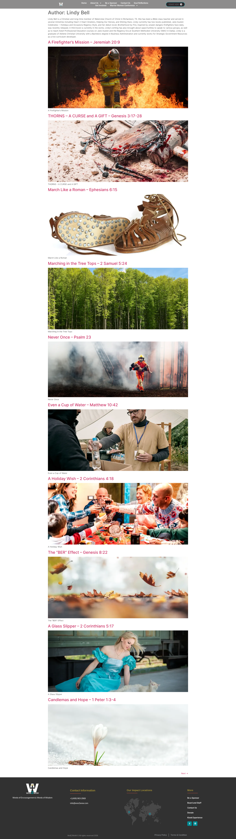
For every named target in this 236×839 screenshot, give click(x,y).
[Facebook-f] (189, 823)
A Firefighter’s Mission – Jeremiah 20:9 (84, 42)
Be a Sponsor (111, 3)
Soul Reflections (141, 3)
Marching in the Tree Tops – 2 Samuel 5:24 (87, 263)
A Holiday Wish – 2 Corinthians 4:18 (81, 478)
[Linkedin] (195, 823)
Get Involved (100, 5)
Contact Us (125, 3)
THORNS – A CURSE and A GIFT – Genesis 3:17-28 (95, 116)
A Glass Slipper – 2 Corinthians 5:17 (81, 626)
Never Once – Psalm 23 (69, 337)
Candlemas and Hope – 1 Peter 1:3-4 (82, 699)
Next (184, 773)
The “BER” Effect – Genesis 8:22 (78, 552)
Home (84, 3)
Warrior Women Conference (122, 5)
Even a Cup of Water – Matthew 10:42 (83, 404)
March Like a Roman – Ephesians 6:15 (82, 189)
